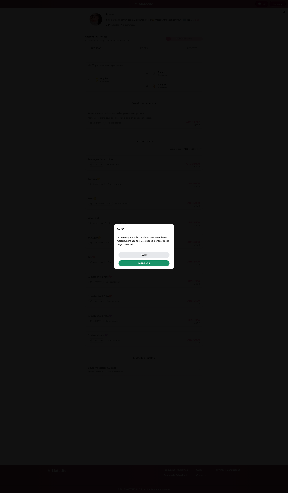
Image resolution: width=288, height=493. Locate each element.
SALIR (144, 254)
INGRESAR (144, 263)
